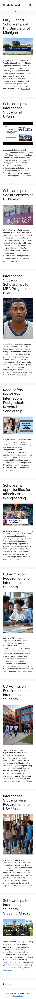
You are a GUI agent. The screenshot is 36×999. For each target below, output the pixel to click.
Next (11, 984)
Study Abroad (11, 5)
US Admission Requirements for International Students (17, 580)
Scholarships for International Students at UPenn (16, 110)
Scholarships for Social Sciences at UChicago (18, 195)
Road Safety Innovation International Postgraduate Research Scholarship (14, 400)
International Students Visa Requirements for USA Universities (17, 802)
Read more (25, 89)
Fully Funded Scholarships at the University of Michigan (16, 26)
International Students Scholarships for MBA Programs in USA (17, 284)
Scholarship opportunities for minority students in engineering (17, 491)
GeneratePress (18, 996)
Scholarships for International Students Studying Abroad (17, 906)
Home (19, 11)
